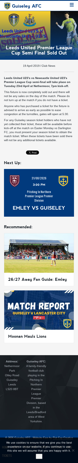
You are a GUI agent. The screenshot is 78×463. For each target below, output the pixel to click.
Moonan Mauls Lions (27, 336)
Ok (39, 456)
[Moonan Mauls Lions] (39, 309)
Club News (48, 65)
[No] (73, 450)
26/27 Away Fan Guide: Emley (37, 279)
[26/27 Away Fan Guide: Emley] (39, 252)
